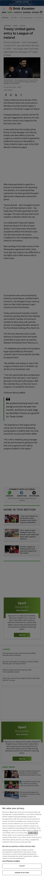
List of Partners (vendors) (11, 861)
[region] (22, 841)
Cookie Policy (33, 833)
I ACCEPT (22, 866)
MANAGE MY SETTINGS (22, 873)
